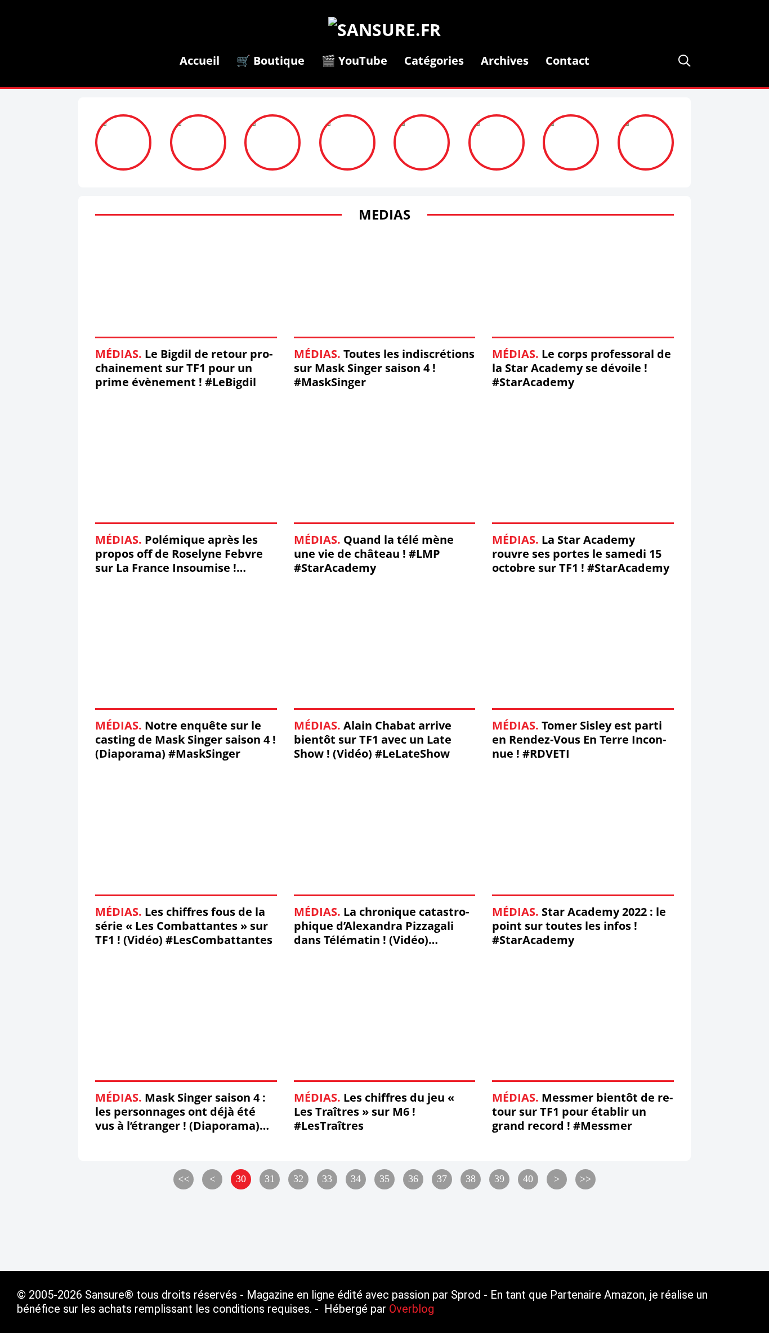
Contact (567, 60)
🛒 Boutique (270, 60)
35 (384, 1178)
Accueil (200, 60)
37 (442, 1178)
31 (270, 1178)
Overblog (411, 1309)
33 (327, 1178)
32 (298, 1178)
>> (585, 1178)
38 (471, 1178)
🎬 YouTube (354, 60)
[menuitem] (199, 60)
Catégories (434, 60)
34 (356, 1178)
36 (413, 1178)
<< (183, 1178)
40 (528, 1178)
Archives (505, 60)
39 (499, 1178)
